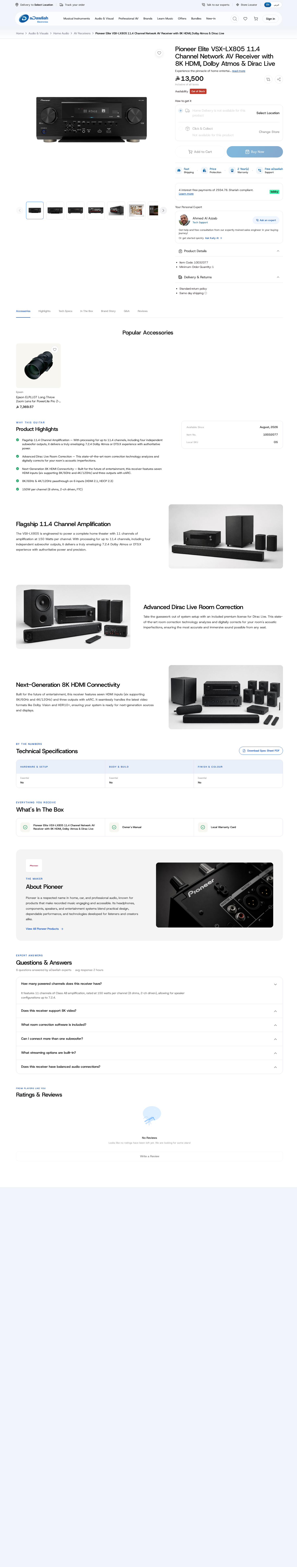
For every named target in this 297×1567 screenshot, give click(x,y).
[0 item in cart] (256, 19)
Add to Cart (203, 152)
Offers (182, 18)
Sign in (270, 18)
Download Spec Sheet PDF (263, 750)
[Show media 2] (55, 210)
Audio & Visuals (38, 33)
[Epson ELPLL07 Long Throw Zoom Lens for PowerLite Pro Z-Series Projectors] (38, 365)
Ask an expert (268, 220)
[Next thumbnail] (163, 210)
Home (20, 33)
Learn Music (165, 18)
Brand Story (108, 311)
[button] (229, 251)
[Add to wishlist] (159, 53)
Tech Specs (65, 311)
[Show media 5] (116, 210)
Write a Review (149, 1156)
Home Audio (61, 33)
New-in (211, 18)
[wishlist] (245, 19)
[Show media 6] (136, 210)
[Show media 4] (96, 210)
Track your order (75, 4)
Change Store (269, 132)
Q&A (127, 311)
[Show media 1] (35, 210)
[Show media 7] (157, 210)
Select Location (268, 113)
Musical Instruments (76, 18)
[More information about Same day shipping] (205, 293)
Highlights (44, 311)
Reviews (142, 311)
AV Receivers (82, 33)
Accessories (23, 311)
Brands (147, 18)
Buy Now (257, 152)
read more (238, 71)
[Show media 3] (75, 210)
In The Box (86, 311)
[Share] (279, 79)
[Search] (235, 19)
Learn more (186, 193)
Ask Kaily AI (212, 238)
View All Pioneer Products (42, 929)
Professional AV (129, 18)
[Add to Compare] (268, 79)
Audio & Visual (104, 18)
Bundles (196, 18)
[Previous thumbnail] (19, 210)
